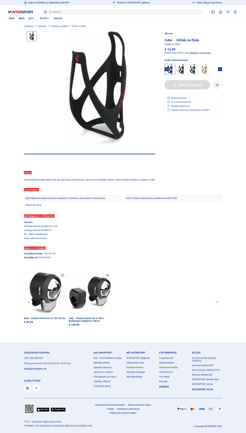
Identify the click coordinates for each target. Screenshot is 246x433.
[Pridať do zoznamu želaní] (217, 85)
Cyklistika (42, 26)
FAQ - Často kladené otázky (108, 358)
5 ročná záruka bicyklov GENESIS (204, 359)
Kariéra (164, 386)
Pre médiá (164, 376)
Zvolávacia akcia (102, 386)
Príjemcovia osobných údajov (123, 413)
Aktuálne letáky (134, 376)
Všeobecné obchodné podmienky (110, 405)
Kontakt (163, 381)
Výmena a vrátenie (103, 372)
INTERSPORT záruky (202, 384)
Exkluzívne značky (168, 367)
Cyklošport (29, 26)
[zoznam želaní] (228, 12)
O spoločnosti (166, 358)
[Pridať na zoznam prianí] (62, 275)
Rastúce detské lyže (202, 374)
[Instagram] (27, 388)
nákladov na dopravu (200, 52)
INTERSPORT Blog (202, 389)
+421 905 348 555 (33, 358)
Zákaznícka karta (135, 362)
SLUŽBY (196, 352)
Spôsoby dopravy (103, 367)
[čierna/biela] (192, 69)
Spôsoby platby (102, 362)
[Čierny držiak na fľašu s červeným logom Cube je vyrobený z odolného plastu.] (98, 88)
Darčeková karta (134, 367)
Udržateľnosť (166, 372)
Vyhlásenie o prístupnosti (128, 409)
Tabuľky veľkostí (102, 381)
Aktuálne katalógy (135, 372)
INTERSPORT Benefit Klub (205, 379)
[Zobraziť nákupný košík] (235, 12)
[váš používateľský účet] (221, 12)
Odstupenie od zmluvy (105, 376)
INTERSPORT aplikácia (138, 358)
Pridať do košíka (190, 85)
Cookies (110, 409)
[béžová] (204, 69)
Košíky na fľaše (79, 26)
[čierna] (181, 69)
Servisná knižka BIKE (203, 365)
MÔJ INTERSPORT (135, 352)
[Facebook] (36, 388)
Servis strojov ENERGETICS (206, 370)
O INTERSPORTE (168, 352)
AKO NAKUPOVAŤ (103, 352)
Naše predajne (166, 362)
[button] (123, 172)
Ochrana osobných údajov (139, 405)
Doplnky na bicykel (59, 26)
